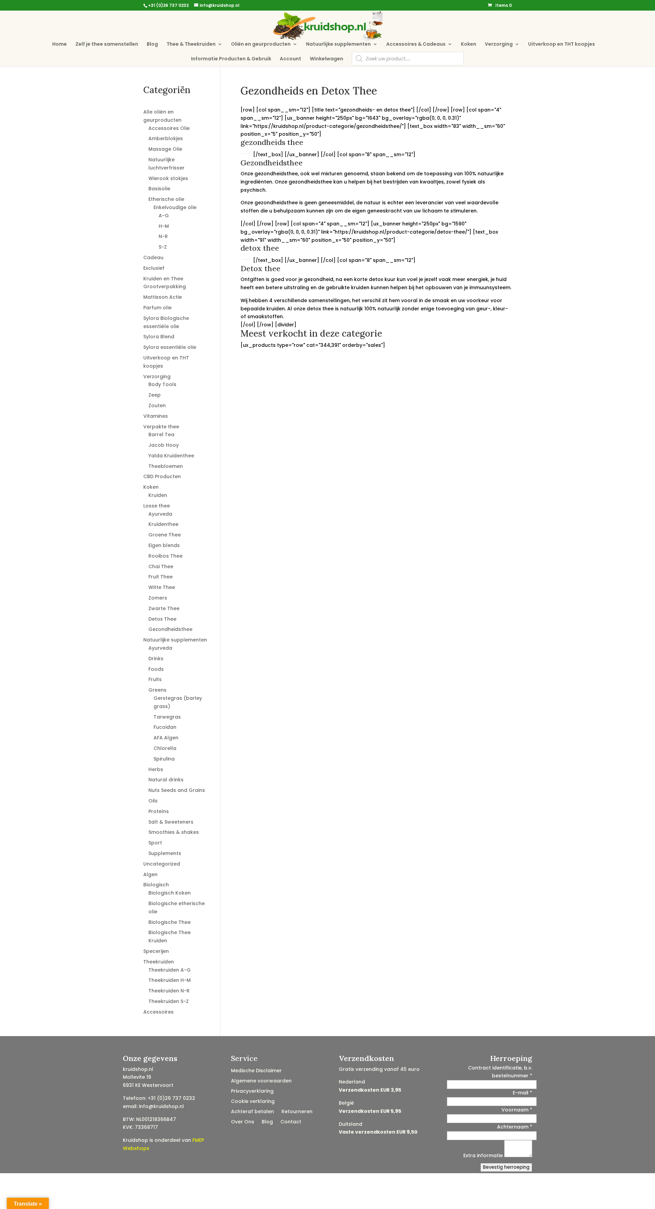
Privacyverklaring (252, 1091)
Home (59, 44)
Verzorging (499, 44)
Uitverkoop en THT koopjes (561, 44)
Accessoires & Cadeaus (416, 44)
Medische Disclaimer (256, 1071)
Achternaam (514, 1126)
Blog (152, 44)
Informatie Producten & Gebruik (231, 59)
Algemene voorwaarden (261, 1081)
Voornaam (516, 1109)
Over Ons (242, 1122)
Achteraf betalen (252, 1112)
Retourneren (296, 1112)
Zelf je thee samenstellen (106, 44)
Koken (468, 44)
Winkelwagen (326, 59)
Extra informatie (483, 1155)
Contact (290, 1122)
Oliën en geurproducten (261, 44)
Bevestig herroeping (506, 1167)
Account (290, 59)
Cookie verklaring (253, 1102)
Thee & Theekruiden (191, 44)
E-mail (522, 1092)
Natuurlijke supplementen (338, 44)
